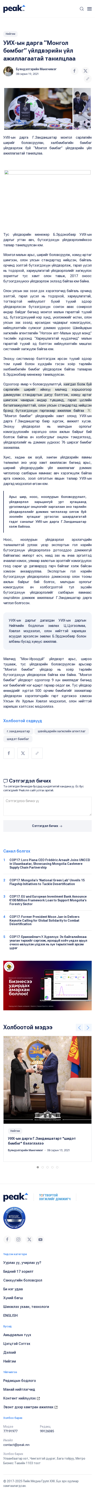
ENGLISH (10, 1315)
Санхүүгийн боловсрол (22, 1280)
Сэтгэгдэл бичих (45, 826)
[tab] (38, 1167)
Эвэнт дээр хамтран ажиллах (28, 1407)
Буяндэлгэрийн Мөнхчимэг (36, 69)
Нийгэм (10, 33)
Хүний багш (13, 1298)
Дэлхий (9, 1352)
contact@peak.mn (16, 1445)
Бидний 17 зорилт (18, 1271)
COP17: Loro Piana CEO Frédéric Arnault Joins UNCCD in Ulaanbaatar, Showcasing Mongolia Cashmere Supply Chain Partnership (50, 863)
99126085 (47, 1431)
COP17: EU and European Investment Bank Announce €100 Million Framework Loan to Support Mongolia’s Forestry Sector (48, 900)
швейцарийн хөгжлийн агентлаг (62, 731)
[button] (82, 9)
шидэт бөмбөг (18, 739)
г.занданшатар (18, 731)
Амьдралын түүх (17, 1335)
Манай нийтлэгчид (19, 1389)
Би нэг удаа (13, 1289)
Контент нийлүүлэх (20, 1398)
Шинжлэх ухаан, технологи (26, 1307)
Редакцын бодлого (19, 1381)
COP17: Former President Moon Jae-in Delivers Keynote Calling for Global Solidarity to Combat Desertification (45, 920)
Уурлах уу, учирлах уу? (22, 1263)
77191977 (10, 1431)
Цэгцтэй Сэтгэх (16, 1344)
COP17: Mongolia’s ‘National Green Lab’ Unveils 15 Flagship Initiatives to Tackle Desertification (47, 882)
